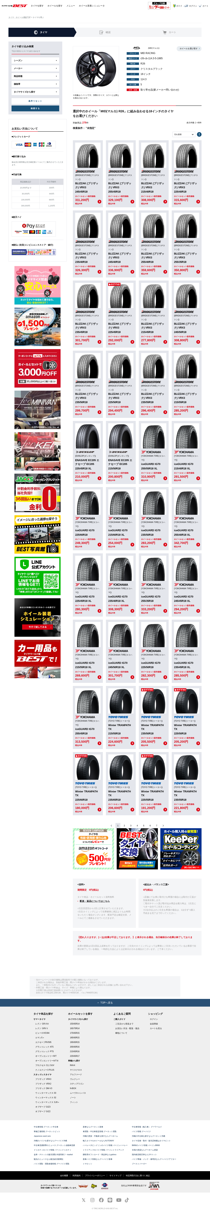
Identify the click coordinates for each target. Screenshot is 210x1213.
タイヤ (37, 5)
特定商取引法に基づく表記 (138, 1175)
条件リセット (35, 101)
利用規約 (77, 1175)
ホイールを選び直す (189, 48)
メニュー (70, 5)
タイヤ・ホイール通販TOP (19, 17)
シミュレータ (92, 5)
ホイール (55, 5)
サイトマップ (115, 1175)
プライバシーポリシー (95, 1175)
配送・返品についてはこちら (95, 901)
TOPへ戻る (106, 1002)
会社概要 (64, 1175)
